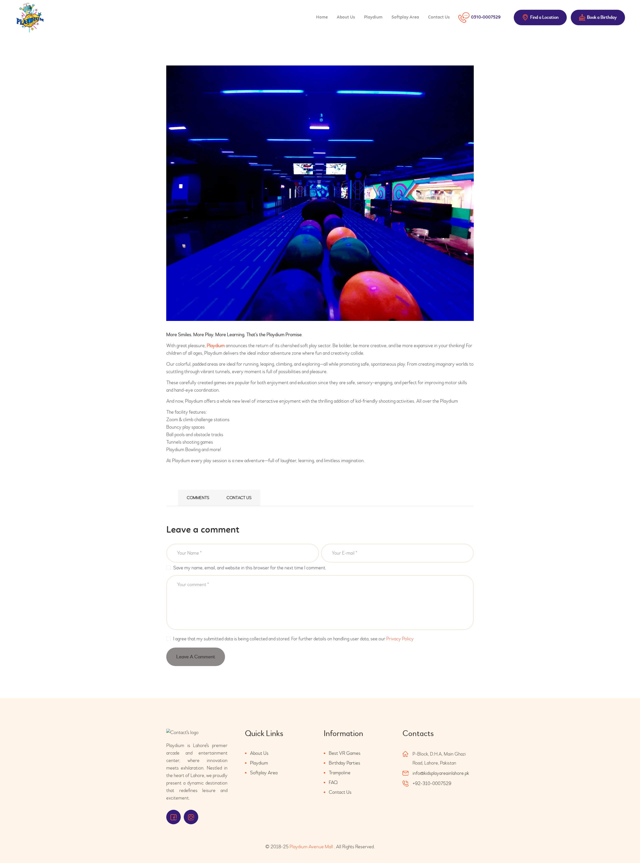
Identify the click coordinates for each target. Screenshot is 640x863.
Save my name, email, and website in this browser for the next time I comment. (249, 568)
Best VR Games (344, 753)
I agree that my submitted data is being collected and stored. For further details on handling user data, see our (293, 639)
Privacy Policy (400, 639)
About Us (259, 753)
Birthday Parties (344, 763)
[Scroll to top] (622, 846)
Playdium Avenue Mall (311, 847)
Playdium (216, 345)
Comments (198, 497)
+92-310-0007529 (431, 783)
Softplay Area (264, 773)
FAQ (333, 782)
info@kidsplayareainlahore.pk (440, 773)
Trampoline (339, 773)
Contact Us (239, 497)
